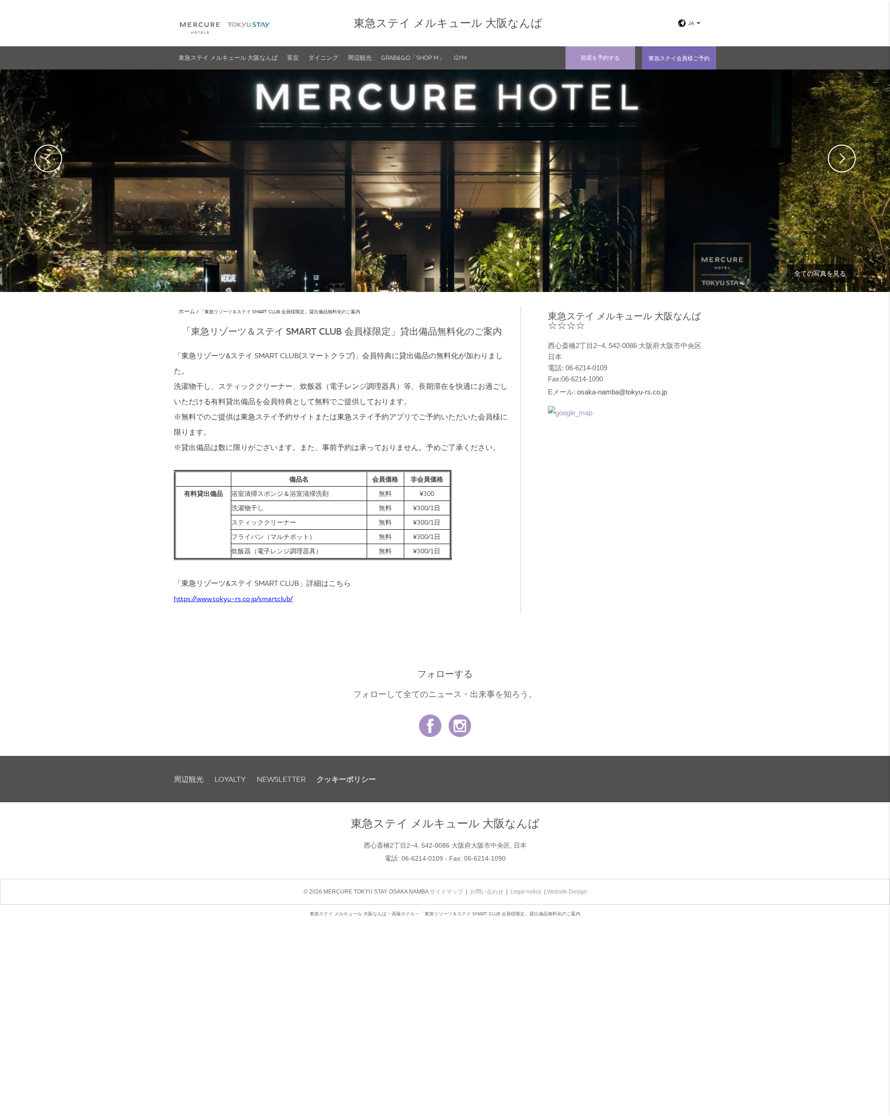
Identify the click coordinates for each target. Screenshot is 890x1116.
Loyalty (230, 779)
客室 (293, 57)
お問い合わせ (486, 891)
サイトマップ (446, 891)
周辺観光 (360, 57)
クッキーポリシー (346, 779)
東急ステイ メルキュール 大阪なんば (228, 57)
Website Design (567, 891)
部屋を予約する (600, 57)
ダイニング (323, 57)
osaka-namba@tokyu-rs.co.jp (622, 392)
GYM (460, 57)
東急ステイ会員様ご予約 (679, 58)
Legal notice (525, 891)
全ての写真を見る (820, 273)
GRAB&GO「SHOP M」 (413, 57)
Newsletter (281, 779)
